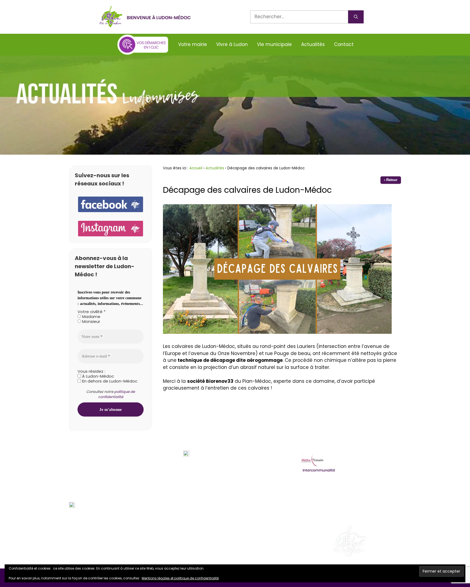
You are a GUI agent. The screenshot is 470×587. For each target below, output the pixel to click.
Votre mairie (192, 44)
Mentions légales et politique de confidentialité (180, 578)
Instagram (90, 535)
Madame (90, 316)
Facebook (89, 520)
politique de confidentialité (116, 394)
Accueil (195, 168)
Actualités (313, 44)
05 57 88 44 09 (95, 475)
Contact (344, 44)
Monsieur (90, 321)
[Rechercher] (356, 16)
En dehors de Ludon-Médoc (109, 381)
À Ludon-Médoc (97, 376)
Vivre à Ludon (232, 44)
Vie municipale (274, 44)
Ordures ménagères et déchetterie (339, 489)
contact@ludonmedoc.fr (107, 490)
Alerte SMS (90, 505)
